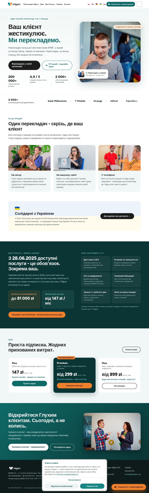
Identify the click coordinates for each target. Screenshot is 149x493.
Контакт (67, 4)
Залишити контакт (74, 385)
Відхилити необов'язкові (61, 486)
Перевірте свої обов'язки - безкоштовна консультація (37, 314)
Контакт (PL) (129, 471)
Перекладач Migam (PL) (111, 467)
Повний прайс (131, 349)
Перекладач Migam (31, 4)
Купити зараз (29, 383)
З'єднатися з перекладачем (130, 487)
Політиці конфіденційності (67, 474)
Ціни (42, 4)
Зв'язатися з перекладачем (122, 4)
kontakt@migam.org (133, 474)
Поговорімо (119, 386)
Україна (59, 4)
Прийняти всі (92, 486)
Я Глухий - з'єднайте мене (58, 65)
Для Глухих (50, 4)
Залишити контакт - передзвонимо (28, 447)
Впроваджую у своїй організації (22, 65)
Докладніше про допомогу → (117, 216)
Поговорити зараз (62, 447)
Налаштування (74, 480)
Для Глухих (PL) (108, 474)
